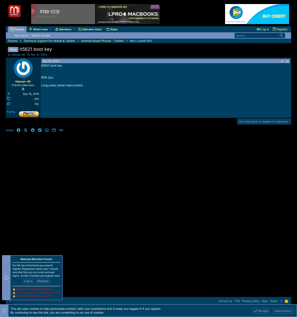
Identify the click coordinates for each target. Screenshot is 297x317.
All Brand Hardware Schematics (33, 295)
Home (273, 301)
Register (43, 281)
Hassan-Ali (18, 54)
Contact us (225, 301)
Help (265, 301)
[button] (50, 29)
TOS (237, 301)
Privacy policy (250, 301)
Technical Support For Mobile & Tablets (38, 292)
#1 (287, 61)
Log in (28, 281)
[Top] (281, 301)
